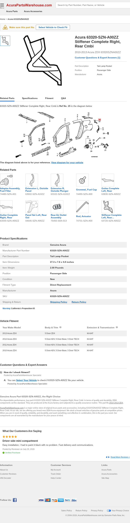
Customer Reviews (8, 474)
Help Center (56, 478)
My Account (56, 470)
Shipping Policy (58, 302)
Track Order (56, 474)
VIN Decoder (5, 478)
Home (2, 19)
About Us (4, 470)
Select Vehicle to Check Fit (53, 27)
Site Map (105, 478)
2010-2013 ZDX (116, 403)
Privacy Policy (97, 511)
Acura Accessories (33, 11)
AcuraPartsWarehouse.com (12, 408)
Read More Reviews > (120, 457)
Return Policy (79, 302)
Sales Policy (66, 511)
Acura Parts (12, 11)
